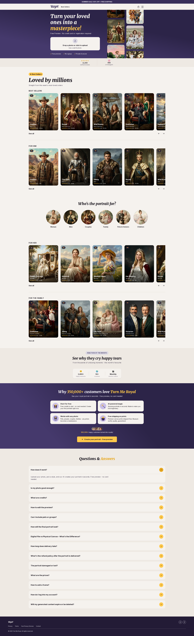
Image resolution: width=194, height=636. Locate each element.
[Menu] (142, 7)
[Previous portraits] (158, 133)
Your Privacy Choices (27, 626)
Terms (17, 626)
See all (31, 134)
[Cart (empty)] (138, 6)
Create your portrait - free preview (98, 439)
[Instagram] (180, 622)
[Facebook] (184, 622)
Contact (38, 626)
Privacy (10, 626)
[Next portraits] (163, 133)
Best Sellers (65, 7)
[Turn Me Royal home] (54, 6)
